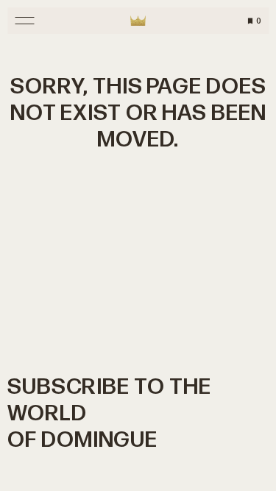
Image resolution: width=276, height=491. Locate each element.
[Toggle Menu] (24, 20)
